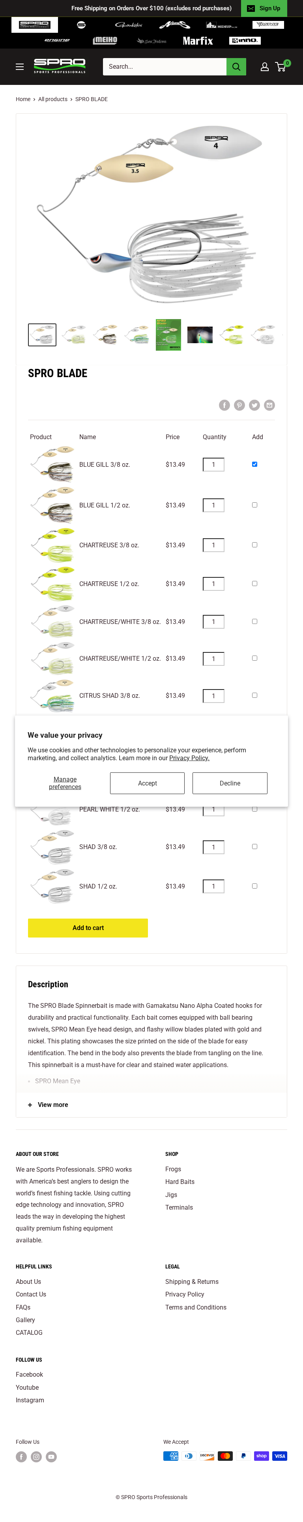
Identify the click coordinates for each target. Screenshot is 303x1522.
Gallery (25, 1320)
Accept (147, 783)
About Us (28, 1281)
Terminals (179, 1207)
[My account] (265, 66)
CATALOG (29, 1332)
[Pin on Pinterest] (239, 405)
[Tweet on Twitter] (254, 405)
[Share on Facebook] (224, 405)
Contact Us (31, 1294)
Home (23, 99)
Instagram (30, 1400)
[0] (281, 66)
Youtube (27, 1387)
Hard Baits (180, 1182)
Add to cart (88, 928)
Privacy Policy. (189, 758)
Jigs (171, 1195)
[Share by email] (269, 405)
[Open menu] (20, 67)
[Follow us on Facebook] (21, 1456)
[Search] (236, 66)
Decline (230, 783)
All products (52, 99)
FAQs (23, 1307)
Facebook (29, 1374)
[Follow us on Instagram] (36, 1456)
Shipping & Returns (192, 1281)
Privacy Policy (184, 1294)
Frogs (173, 1169)
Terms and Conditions (195, 1307)
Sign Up (270, 8)
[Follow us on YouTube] (51, 1456)
